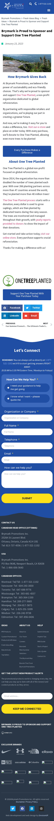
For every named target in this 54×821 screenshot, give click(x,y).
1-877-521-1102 (44, 3)
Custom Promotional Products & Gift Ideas (9, 638)
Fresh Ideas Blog (7, 645)
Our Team (23, 636)
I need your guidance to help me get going (26, 387)
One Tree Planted (25, 95)
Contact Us (41, 656)
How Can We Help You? (22, 379)
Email (8, 453)
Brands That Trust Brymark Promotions (27, 665)
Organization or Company (21, 411)
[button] (48, 10)
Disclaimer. (20, 801)
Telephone (12, 439)
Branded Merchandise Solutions (24, 649)
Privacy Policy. (32, 801)
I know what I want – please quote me (25, 398)
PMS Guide (41, 641)
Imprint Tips (41, 636)
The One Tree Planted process (19, 200)
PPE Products (6, 632)
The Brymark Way (26, 658)
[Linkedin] (31, 808)
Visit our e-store (37, 127)
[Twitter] (12, 808)
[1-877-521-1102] (35, 3)
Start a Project (42, 646)
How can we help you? (18, 467)
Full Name (11, 425)
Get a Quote (41, 651)
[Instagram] (41, 808)
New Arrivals (6, 650)
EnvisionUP (43, 815)
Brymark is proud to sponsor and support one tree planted (26, 725)
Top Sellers (5, 655)
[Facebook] (22, 808)
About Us (22, 632)
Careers (22, 641)
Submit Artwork (43, 632)
